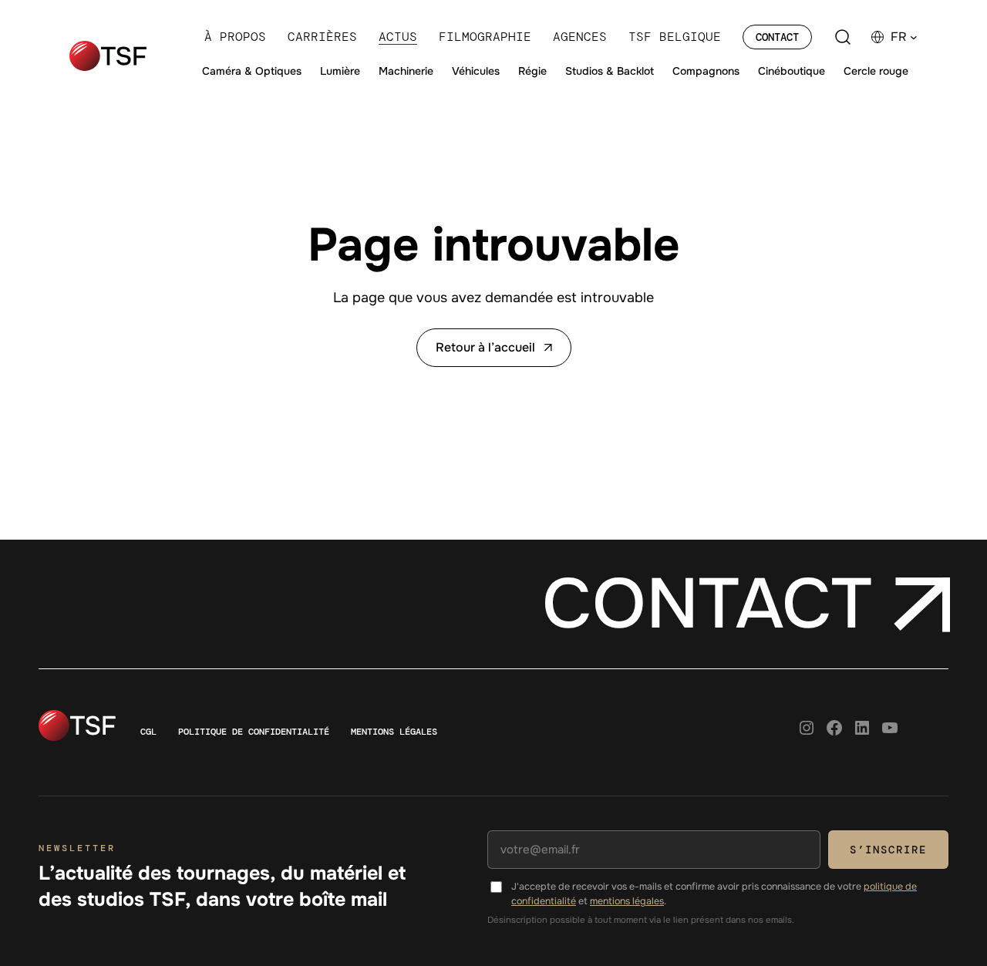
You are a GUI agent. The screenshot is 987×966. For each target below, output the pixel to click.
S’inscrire (888, 850)
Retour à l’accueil (485, 347)
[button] (904, 36)
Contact (777, 37)
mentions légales (627, 901)
